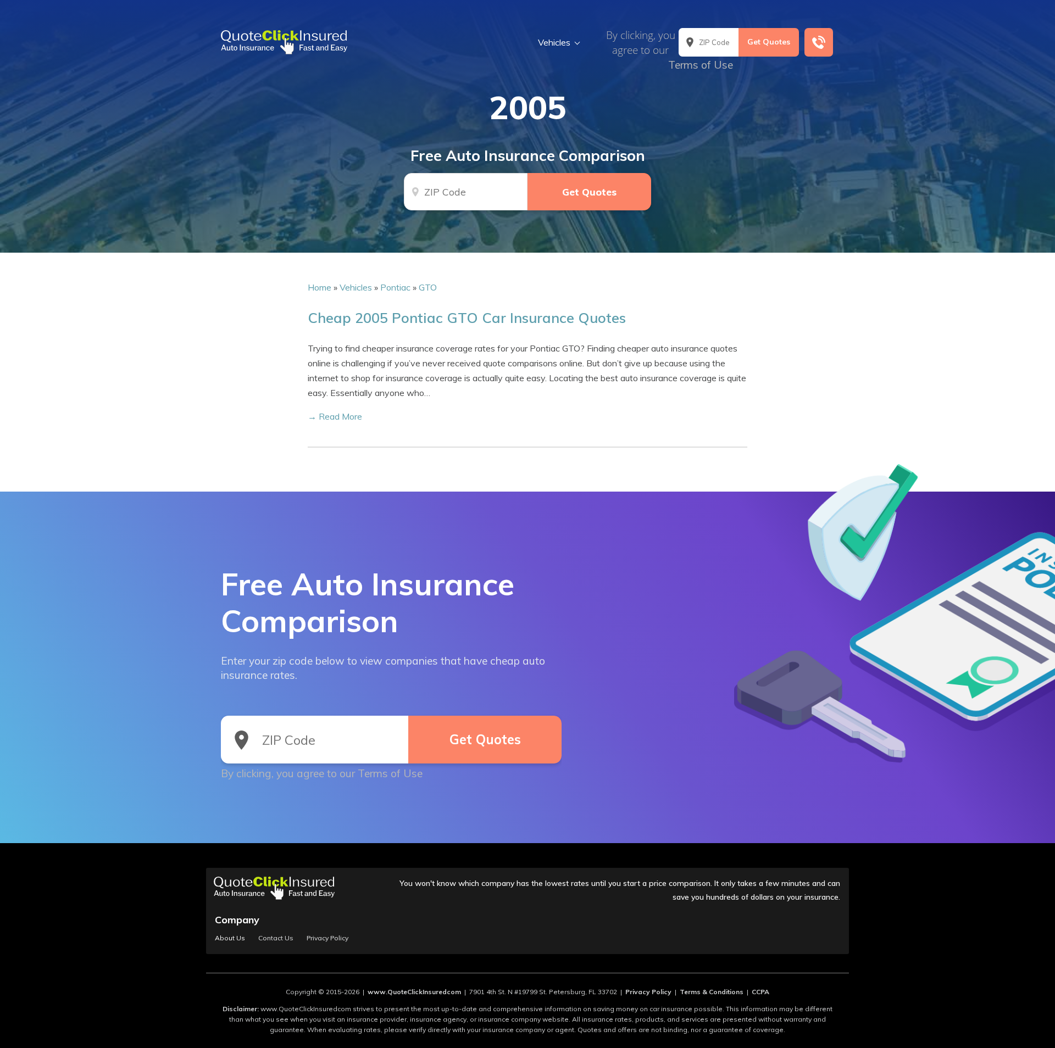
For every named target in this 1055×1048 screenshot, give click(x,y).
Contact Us (275, 938)
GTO (428, 287)
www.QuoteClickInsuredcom (414, 992)
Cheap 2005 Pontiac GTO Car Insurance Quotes (467, 317)
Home (319, 287)
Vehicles (554, 42)
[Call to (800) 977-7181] (818, 42)
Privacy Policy (327, 938)
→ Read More (335, 416)
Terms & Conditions (711, 992)
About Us (230, 938)
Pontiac (395, 287)
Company (237, 919)
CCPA (760, 992)
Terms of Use (700, 64)
